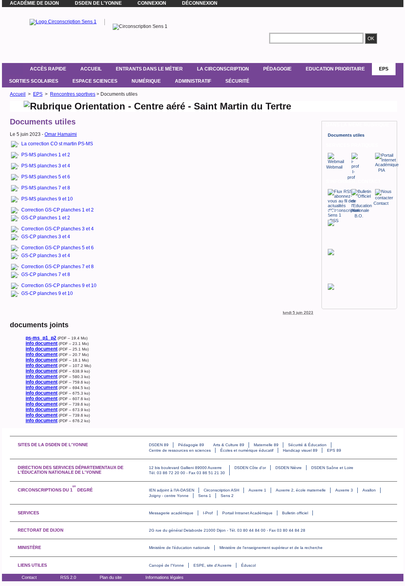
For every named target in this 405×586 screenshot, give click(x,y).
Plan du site (111, 577)
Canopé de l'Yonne (166, 565)
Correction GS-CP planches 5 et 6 (57, 247)
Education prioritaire (335, 69)
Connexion (151, 3)
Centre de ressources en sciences (180, 450)
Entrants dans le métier (149, 69)
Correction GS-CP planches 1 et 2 (57, 210)
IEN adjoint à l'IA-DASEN (171, 490)
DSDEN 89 (159, 445)
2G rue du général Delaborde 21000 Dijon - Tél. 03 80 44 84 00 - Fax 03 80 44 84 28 (227, 530)
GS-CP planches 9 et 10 (47, 293)
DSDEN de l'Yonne (98, 3)
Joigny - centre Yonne (169, 495)
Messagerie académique (171, 513)
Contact (29, 577)
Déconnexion (199, 3)
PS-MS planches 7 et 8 (45, 188)
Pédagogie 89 (191, 445)
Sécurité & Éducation (307, 445)
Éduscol (248, 565)
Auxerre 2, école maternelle (301, 490)
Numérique (146, 81)
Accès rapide (48, 69)
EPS (383, 69)
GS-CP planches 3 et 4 (45, 236)
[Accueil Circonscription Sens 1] (63, 21)
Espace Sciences (94, 81)
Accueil (91, 69)
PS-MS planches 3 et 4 (45, 166)
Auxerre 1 (257, 490)
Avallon (369, 490)
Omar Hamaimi (61, 134)
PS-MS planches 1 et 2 (45, 155)
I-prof (351, 174)
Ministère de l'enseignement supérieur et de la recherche (271, 547)
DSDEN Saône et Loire (332, 467)
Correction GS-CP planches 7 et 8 (57, 266)
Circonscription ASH (221, 490)
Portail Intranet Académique (247, 513)
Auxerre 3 (344, 490)
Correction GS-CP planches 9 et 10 (59, 285)
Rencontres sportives (72, 94)
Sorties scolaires (33, 81)
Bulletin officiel (295, 513)
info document (42, 343)
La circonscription (223, 69)
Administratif (193, 81)
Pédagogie (277, 69)
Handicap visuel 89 (300, 450)
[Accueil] (12, 69)
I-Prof (208, 513)
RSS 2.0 (68, 577)
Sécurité (237, 81)
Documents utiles (346, 135)
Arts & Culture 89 (228, 445)
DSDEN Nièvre (288, 467)
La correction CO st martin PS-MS (57, 143)
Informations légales (164, 577)
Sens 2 (227, 495)
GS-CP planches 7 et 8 (45, 274)
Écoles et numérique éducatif (246, 450)
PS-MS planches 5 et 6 (45, 177)
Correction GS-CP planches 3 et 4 (57, 229)
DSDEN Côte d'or (250, 467)
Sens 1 (204, 495)
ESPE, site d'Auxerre (212, 565)
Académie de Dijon (34, 3)
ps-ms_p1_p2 (41, 338)
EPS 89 (334, 450)
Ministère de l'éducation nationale (179, 547)
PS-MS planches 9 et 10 (47, 199)
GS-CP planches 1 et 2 (45, 218)
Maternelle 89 (266, 445)
